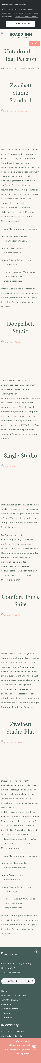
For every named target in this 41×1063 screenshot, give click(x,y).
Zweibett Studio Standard (20, 93)
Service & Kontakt (9, 1009)
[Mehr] (37, 35)
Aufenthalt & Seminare (12, 1000)
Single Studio (20, 456)
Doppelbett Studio (20, 328)
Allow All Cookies (20, 24)
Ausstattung (7, 1004)
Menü (34, 43)
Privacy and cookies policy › (26, 17)
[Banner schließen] (39, 1040)
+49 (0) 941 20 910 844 (13, 1031)
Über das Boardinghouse (13, 995)
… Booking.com (8, 1013)
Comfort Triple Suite (21, 601)
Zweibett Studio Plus (20, 728)
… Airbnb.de (7, 1018)
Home (4, 991)
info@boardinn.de (13, 1036)
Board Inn (21, 34)
